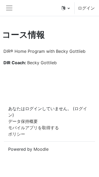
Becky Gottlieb (42, 62)
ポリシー (16, 134)
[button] (65, 8)
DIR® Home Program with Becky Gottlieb (44, 51)
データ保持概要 (23, 121)
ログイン (86, 8)
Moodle (41, 149)
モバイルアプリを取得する (33, 127)
